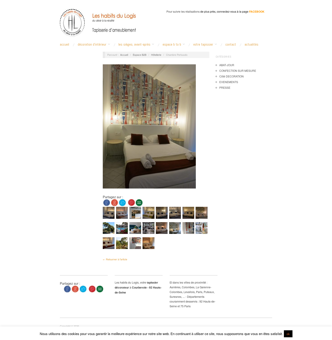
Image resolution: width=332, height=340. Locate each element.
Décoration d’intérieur (92, 44)
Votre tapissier (203, 44)
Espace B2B (139, 54)
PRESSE (224, 87)
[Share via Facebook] (106, 202)
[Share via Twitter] (122, 202)
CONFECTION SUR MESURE (237, 70)
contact (230, 44)
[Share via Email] (139, 202)
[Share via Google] (114, 202)
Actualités (251, 44)
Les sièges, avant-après (134, 44)
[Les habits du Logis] (98, 25)
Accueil (124, 54)
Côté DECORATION (231, 76)
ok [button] (288, 334)
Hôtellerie (156, 54)
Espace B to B (172, 44)
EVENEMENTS (228, 82)
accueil (64, 44)
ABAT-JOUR (226, 65)
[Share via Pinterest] (131, 202)
